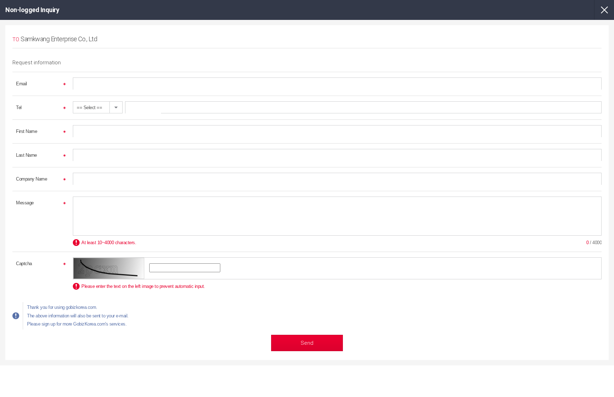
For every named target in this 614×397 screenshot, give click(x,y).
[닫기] (604, 10)
